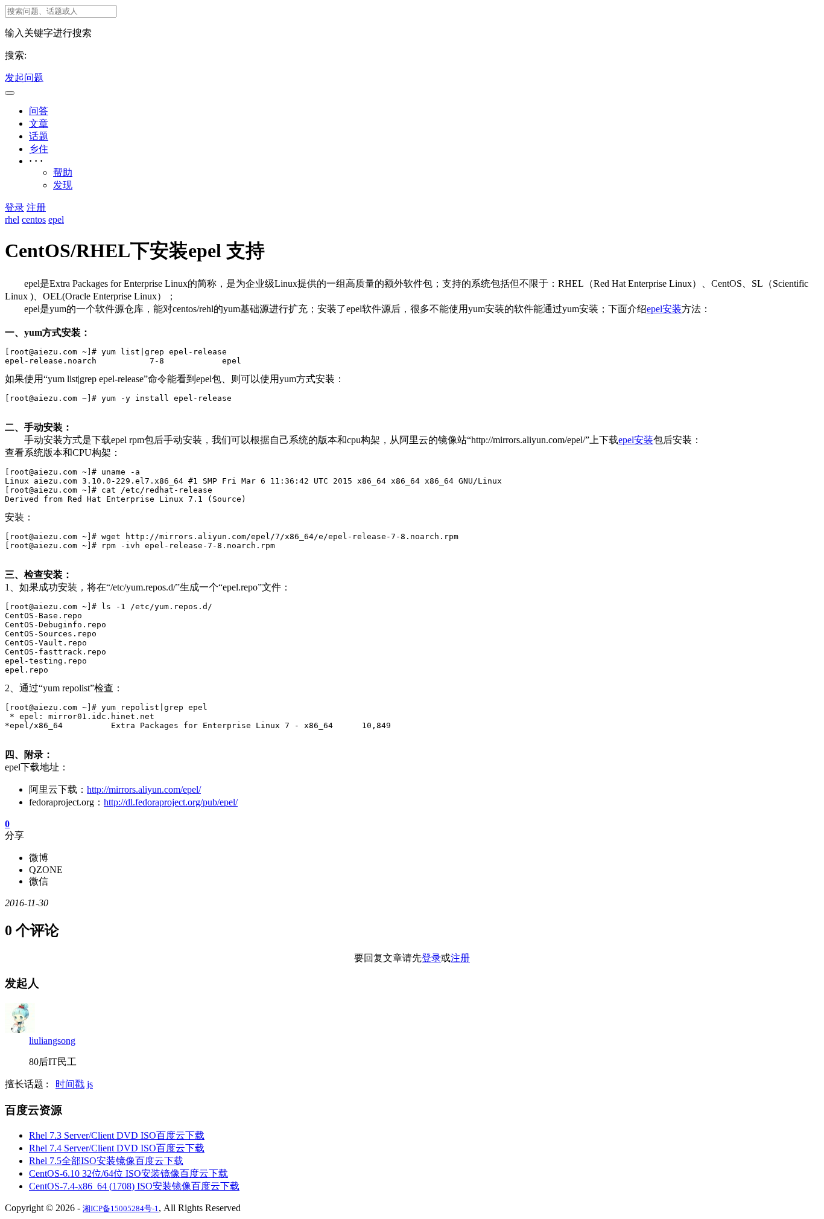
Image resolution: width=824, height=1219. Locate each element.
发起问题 (24, 77)
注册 (36, 207)
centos (34, 219)
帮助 (62, 172)
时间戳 (69, 1084)
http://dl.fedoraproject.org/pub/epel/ (171, 802)
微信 (38, 881)
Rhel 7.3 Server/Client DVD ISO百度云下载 (116, 1135)
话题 (38, 136)
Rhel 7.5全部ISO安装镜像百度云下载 (106, 1161)
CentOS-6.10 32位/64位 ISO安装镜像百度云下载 (128, 1173)
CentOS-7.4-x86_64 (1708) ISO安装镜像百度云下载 (134, 1186)
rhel (12, 219)
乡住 (38, 149)
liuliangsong (52, 1040)
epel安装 (664, 309)
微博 (38, 858)
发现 (62, 185)
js (90, 1084)
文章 (38, 123)
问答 (38, 111)
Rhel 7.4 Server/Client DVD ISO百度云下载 (116, 1148)
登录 (14, 207)
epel (56, 219)
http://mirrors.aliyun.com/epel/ (144, 789)
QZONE (46, 870)
